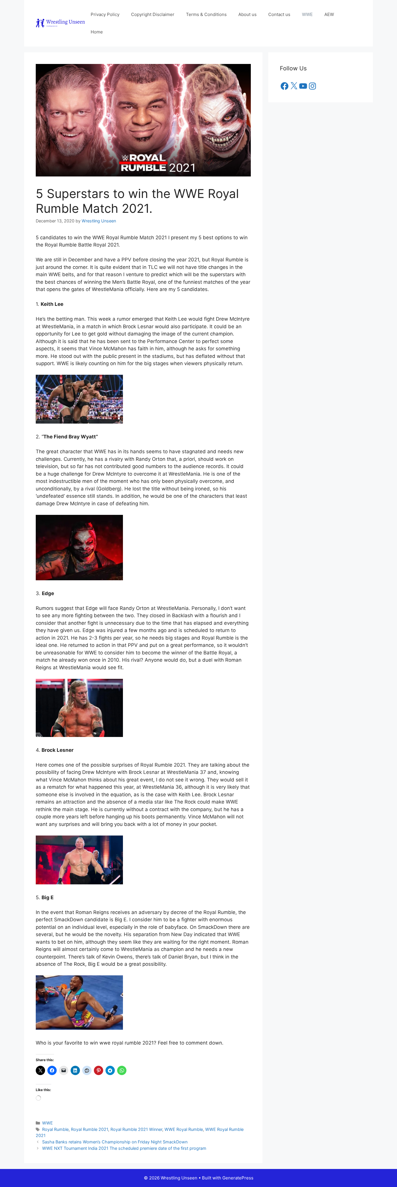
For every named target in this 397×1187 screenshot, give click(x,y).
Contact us (279, 14)
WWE (307, 14)
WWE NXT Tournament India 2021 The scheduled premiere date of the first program (124, 1148)
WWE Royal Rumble (183, 1129)
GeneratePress (237, 1178)
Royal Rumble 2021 (89, 1129)
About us (247, 14)
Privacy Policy (105, 14)
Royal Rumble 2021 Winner (136, 1129)
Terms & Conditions (206, 14)
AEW (329, 14)
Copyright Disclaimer (152, 14)
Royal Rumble (55, 1129)
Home (97, 32)
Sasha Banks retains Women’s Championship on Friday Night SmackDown (114, 1141)
